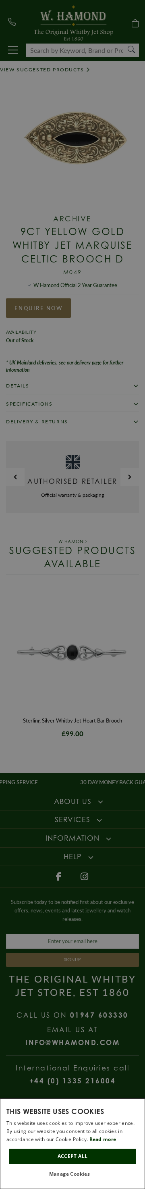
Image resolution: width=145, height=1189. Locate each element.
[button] (72, 1174)
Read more (102, 1139)
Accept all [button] (73, 1156)
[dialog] (72, 1143)
